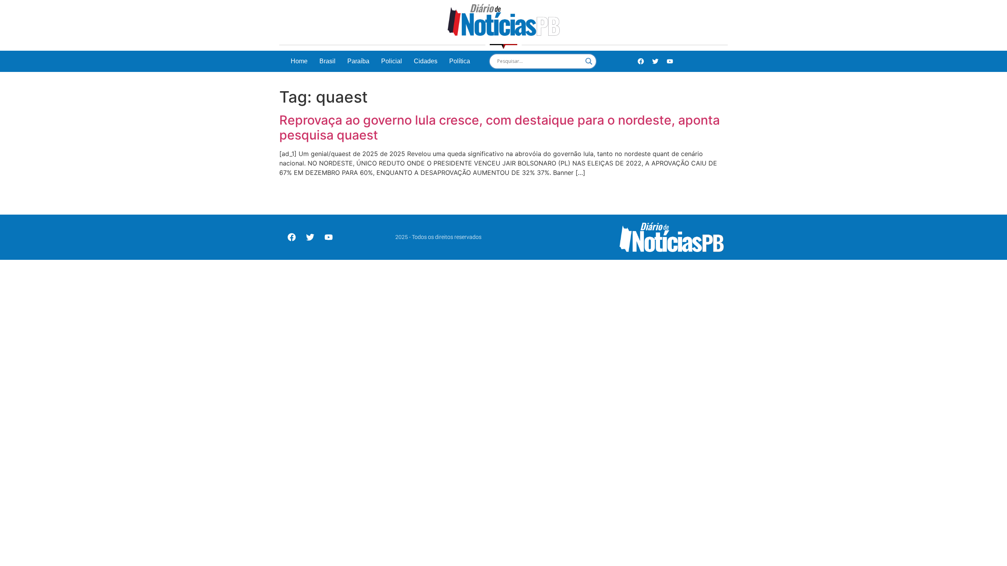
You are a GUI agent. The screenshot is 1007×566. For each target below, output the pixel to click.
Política (459, 61)
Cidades (425, 61)
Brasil (327, 61)
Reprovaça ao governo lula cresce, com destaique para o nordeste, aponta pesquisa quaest (499, 127)
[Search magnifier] (588, 61)
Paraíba (358, 61)
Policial (391, 61)
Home (299, 61)
